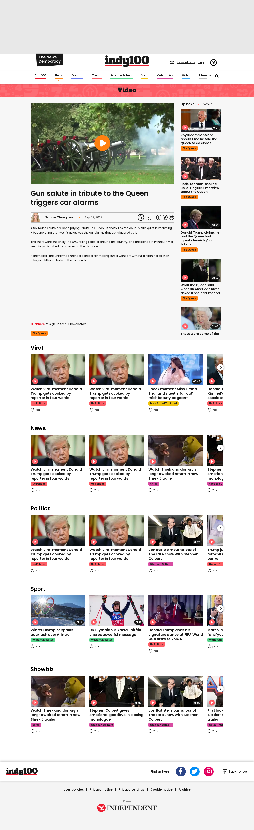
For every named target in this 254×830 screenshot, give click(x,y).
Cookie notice (161, 790)
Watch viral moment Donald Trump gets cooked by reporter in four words (56, 393)
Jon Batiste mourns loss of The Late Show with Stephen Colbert (173, 554)
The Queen (39, 333)
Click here (38, 324)
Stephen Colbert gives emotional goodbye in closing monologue (116, 715)
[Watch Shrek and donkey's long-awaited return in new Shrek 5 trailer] (175, 450)
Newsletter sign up (190, 62)
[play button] (102, 143)
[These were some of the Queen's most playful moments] (201, 318)
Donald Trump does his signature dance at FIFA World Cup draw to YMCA (175, 634)
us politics (38, 403)
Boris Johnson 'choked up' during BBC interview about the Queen (200, 188)
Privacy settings (131, 790)
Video (186, 75)
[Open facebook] (181, 771)
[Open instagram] (209, 771)
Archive (185, 790)
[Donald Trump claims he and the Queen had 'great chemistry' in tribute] (201, 217)
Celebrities (165, 75)
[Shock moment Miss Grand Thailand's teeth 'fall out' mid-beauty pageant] (175, 369)
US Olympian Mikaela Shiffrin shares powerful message (115, 632)
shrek (153, 483)
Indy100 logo (127, 61)
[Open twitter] (195, 771)
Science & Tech (121, 75)
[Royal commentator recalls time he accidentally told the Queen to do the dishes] (201, 120)
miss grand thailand (163, 403)
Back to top (238, 771)
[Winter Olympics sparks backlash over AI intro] (58, 610)
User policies (74, 790)
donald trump (218, 564)
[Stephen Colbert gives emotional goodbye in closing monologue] (116, 691)
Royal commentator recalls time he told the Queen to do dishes (199, 139)
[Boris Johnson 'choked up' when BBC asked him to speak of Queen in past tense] (201, 168)
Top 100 (40, 75)
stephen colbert (220, 483)
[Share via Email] (171, 217)
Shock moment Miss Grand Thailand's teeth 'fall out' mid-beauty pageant (172, 393)
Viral (144, 75)
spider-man (216, 725)
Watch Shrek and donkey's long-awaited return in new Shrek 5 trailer (173, 474)
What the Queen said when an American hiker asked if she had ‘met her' (201, 289)
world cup (216, 640)
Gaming (77, 75)
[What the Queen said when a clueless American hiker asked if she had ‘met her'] (201, 270)
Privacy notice (101, 790)
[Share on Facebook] (158, 217)
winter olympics (42, 640)
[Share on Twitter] (165, 217)
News (59, 75)
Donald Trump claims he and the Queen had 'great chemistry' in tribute (200, 238)
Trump (97, 75)
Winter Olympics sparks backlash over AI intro (52, 632)
